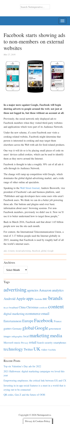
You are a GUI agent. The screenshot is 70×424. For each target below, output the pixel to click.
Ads (5, 250)
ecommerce (33, 313)
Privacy (24, 342)
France (58, 321)
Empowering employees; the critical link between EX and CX (35, 380)
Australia (38, 299)
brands (55, 297)
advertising (26, 250)
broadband (13, 307)
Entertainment (13, 321)
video (44, 349)
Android (9, 298)
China (22, 307)
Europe (27, 320)
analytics (58, 290)
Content (11, 250)
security (49, 342)
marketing (39, 335)
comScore (43, 307)
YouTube (52, 349)
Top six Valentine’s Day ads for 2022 (22, 366)
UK (37, 349)
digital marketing (14, 314)
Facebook (36, 250)
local (26, 336)
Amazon (45, 290)
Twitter (28, 349)
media (56, 335)
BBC (45, 299)
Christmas (32, 307)
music (17, 342)
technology (13, 349)
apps (30, 298)
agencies (32, 290)
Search (40, 342)
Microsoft (8, 342)
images (7, 336)
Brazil (6, 307)
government (55, 328)
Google (50, 250)
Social (18, 250)
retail (32, 342)
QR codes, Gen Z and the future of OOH (24, 394)
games (8, 328)
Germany (17, 328)
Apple (20, 298)
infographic (17, 336)
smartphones (59, 342)
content (56, 306)
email (45, 313)
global (43, 250)
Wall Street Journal (29, 188)
